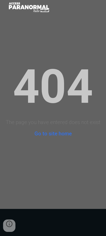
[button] (9, 225)
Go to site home (53, 134)
